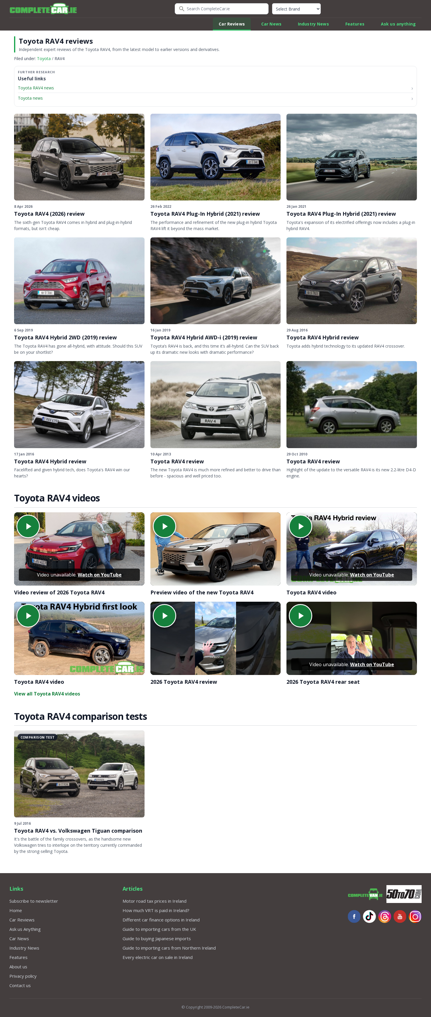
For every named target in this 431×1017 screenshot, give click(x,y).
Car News (271, 24)
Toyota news (30, 98)
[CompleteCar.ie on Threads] (384, 916)
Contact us (20, 985)
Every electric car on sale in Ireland (158, 957)
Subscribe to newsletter (33, 901)
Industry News (313, 24)
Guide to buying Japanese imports (157, 938)
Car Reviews (232, 24)
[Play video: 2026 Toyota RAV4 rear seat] (351, 638)
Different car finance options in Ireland (161, 920)
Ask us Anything (25, 929)
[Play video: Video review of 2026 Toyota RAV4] (79, 549)
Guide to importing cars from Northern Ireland (169, 948)
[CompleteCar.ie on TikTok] (369, 916)
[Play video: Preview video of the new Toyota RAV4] (215, 549)
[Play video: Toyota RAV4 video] (351, 549)
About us (18, 967)
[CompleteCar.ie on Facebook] (354, 916)
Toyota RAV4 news (36, 88)
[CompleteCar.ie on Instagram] (415, 916)
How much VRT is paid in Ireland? (156, 910)
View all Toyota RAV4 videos (47, 694)
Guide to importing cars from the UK (159, 929)
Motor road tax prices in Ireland (154, 901)
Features (354, 24)
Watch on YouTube (100, 575)
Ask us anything (398, 24)
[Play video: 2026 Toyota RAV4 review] (215, 638)
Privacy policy (23, 976)
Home (15, 910)
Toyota (44, 58)
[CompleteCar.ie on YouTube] (399, 916)
